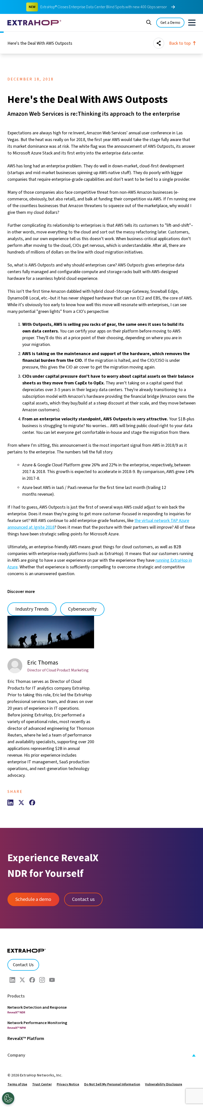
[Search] (148, 22)
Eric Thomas (42, 662)
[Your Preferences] (8, 1098)
